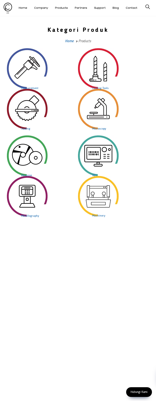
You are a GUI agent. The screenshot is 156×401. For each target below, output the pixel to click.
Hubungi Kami (139, 392)
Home (69, 41)
